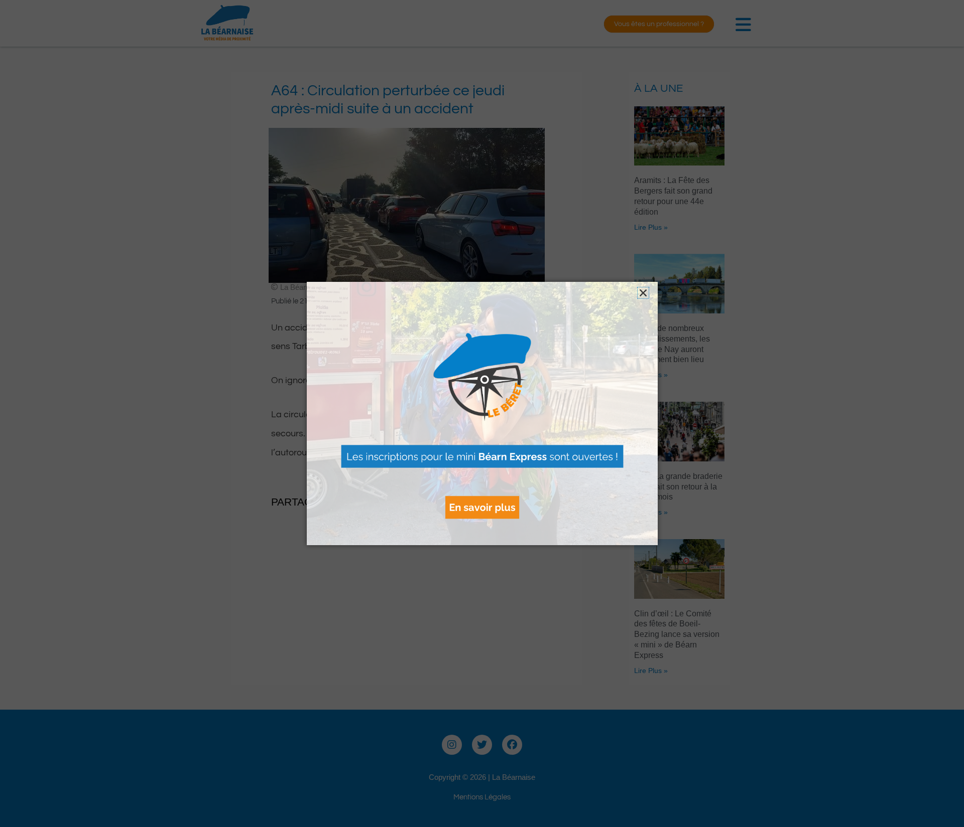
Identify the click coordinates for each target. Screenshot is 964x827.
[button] (643, 293)
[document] (482, 413)
